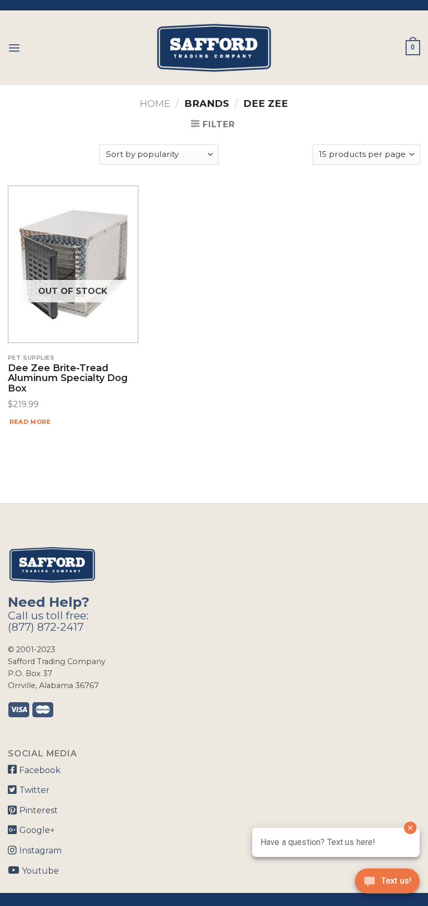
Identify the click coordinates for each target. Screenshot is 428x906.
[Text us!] (387, 884)
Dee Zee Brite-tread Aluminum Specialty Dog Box (68, 378)
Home (155, 103)
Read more (30, 421)
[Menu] (14, 47)
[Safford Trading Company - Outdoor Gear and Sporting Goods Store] (214, 47)
